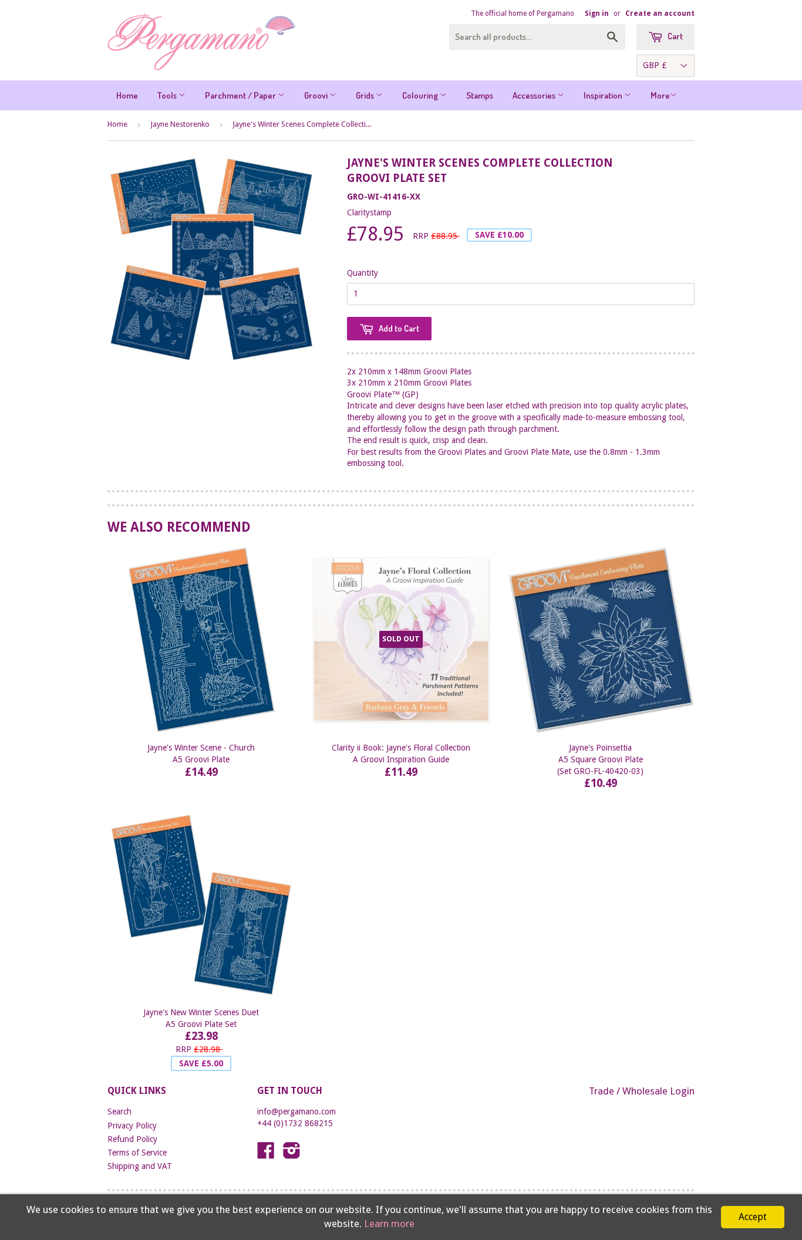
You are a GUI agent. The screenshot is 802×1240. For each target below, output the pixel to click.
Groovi (316, 95)
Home (127, 95)
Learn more (389, 1223)
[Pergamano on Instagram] (292, 1154)
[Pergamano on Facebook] (266, 1154)
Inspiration (604, 95)
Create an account (660, 13)
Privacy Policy (132, 1125)
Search (119, 1111)
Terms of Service (137, 1152)
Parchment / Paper (241, 95)
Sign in (597, 13)
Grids (366, 95)
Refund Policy (132, 1139)
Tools (167, 95)
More (660, 95)
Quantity (362, 273)
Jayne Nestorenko (180, 124)
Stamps (479, 95)
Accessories (535, 95)
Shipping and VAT (139, 1166)
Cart (674, 36)
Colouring (421, 95)
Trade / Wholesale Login (642, 1091)
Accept (753, 1216)
